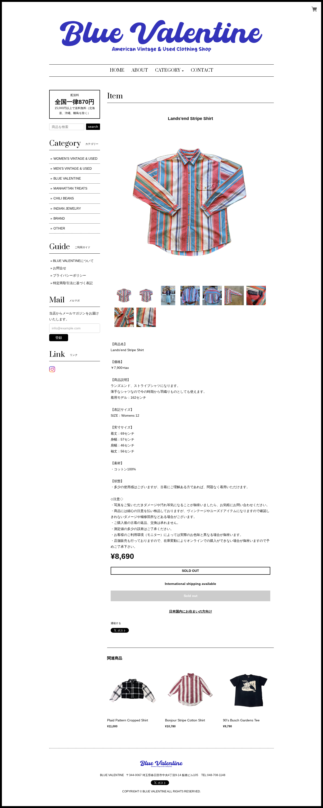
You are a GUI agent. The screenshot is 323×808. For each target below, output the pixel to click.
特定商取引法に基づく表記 (73, 283)
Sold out (190, 596)
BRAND (59, 218)
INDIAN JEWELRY (67, 208)
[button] (169, 70)
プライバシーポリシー (69, 275)
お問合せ (59, 268)
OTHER (59, 228)
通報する (116, 623)
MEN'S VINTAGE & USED (72, 168)
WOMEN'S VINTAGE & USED (75, 158)
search (93, 126)
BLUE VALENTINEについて (73, 261)
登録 (58, 338)
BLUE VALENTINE (67, 178)
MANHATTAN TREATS (70, 188)
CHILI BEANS (63, 198)
